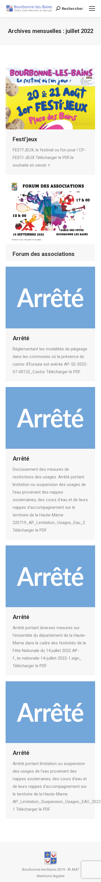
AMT (75, 869)
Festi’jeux (25, 139)
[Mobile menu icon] (92, 8)
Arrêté (21, 338)
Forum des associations (44, 254)
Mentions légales (51, 876)
